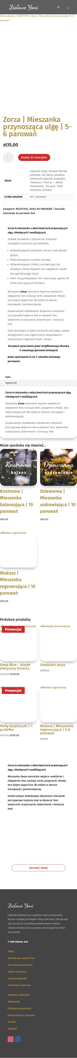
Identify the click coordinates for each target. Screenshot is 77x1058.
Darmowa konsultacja (20, 965)
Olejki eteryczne (17, 971)
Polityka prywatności (20, 1008)
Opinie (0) (11, 382)
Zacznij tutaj (38, 868)
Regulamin (14, 1001)
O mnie (12, 1021)
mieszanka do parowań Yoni (19, 213)
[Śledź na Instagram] (10, 1039)
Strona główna (7, 15)
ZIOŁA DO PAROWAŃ (40, 208)
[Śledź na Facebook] (18, 1039)
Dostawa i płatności (19, 994)
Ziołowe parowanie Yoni (21, 958)
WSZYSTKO (23, 15)
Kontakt (12, 1028)
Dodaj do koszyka (34, 157)
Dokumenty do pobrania (21, 1015)
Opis (8, 377)
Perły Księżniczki (17, 978)
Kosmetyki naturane (19, 985)
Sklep (11, 951)
